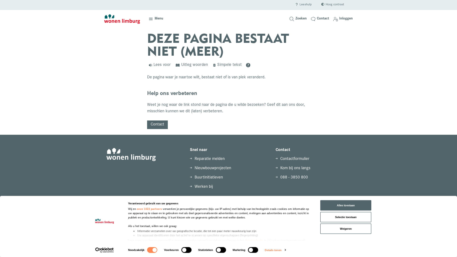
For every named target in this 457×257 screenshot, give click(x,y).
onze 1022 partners (149, 208)
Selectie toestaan (346, 216)
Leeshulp (306, 4)
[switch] (186, 250)
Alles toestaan (346, 205)
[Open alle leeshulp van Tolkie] (248, 65)
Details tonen (273, 249)
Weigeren (346, 228)
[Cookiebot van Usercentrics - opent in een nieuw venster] (104, 250)
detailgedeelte (254, 240)
